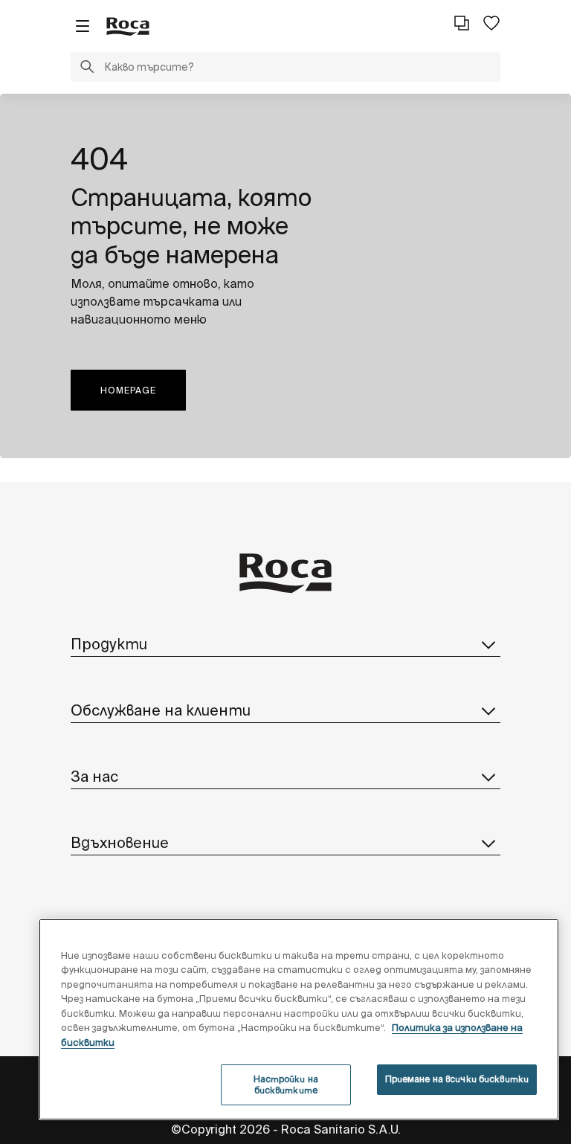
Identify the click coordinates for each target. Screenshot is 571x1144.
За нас (94, 776)
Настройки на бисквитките (286, 1084)
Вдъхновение (120, 842)
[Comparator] (462, 23)
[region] (299, 1019)
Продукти (109, 643)
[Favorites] (491, 23)
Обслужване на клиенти (161, 710)
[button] (87, 68)
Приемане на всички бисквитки (457, 1079)
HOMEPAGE (128, 390)
